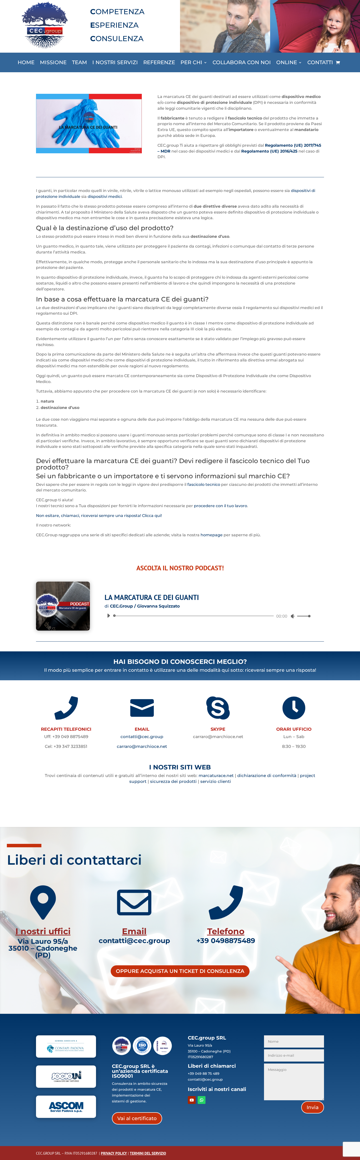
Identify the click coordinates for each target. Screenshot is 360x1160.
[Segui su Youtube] (192, 1100)
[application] (207, 615)
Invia (313, 1107)
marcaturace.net (216, 775)
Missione (53, 63)
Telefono (225, 931)
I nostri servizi (115, 63)
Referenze (159, 63)
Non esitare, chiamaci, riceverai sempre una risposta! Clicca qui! (99, 515)
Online (286, 63)
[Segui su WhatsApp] (201, 1100)
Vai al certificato (137, 1118)
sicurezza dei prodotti (173, 781)
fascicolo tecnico (203, 484)
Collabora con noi (242, 63)
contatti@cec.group (141, 736)
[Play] (108, 616)
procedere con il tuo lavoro (220, 505)
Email (134, 931)
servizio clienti (215, 781)
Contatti (320, 63)
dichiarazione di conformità (266, 775)
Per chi (191, 63)
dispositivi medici (105, 196)
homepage (212, 535)
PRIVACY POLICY (114, 1153)
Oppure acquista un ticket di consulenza (180, 971)
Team (79, 63)
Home (26, 63)
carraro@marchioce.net (142, 746)
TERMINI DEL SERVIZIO (148, 1153)
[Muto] (292, 616)
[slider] (302, 616)
